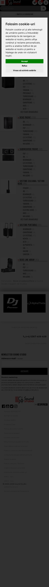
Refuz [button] (24, 66)
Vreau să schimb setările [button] (24, 70)
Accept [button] (24, 61)
